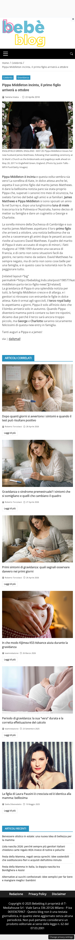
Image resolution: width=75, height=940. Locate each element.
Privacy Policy (37, 894)
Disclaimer (59, 894)
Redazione (16, 894)
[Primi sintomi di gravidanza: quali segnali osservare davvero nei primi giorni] (37, 539)
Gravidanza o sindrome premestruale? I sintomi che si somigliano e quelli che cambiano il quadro (36, 494)
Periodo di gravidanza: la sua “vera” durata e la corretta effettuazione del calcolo (32, 720)
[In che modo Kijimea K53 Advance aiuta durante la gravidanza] (37, 614)
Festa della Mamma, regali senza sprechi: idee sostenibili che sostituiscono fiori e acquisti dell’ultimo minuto (35, 858)
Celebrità (7, 77)
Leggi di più (10, 432)
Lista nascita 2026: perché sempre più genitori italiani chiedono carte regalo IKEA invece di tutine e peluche (33, 848)
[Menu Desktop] (5, 54)
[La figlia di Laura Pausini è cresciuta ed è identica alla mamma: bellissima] (37, 765)
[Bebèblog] (23, 33)
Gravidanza (23, 77)
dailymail (14, 339)
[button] (71, 54)
